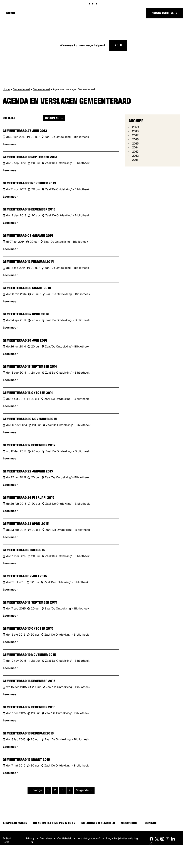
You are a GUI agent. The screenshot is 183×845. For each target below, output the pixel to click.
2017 (135, 135)
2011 (135, 160)
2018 (135, 131)
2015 (135, 143)
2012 (135, 156)
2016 (135, 139)
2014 (135, 147)
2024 (135, 127)
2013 (135, 151)
